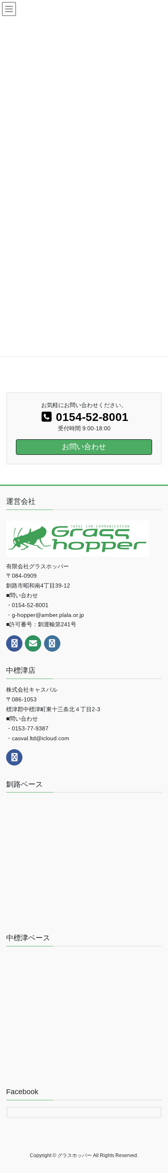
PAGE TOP (164, 1127)
